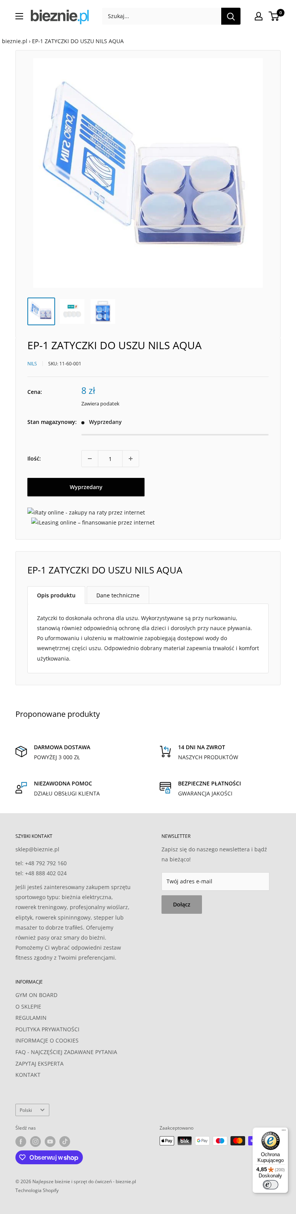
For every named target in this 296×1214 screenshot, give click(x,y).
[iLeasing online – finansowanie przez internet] (93, 522)
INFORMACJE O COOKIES (47, 1040)
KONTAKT (27, 1074)
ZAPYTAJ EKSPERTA (39, 1063)
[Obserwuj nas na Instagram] (35, 1141)
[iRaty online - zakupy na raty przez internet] (86, 512)
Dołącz (181, 904)
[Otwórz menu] (19, 16)
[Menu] (283, 1132)
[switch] (270, 1184)
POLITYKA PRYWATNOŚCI (47, 1029)
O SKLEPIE (28, 1006)
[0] (274, 16)
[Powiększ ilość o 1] (131, 459)
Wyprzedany (86, 487)
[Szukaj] (230, 16)
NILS (32, 363)
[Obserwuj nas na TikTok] (64, 1141)
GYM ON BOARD (36, 995)
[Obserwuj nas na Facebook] (20, 1141)
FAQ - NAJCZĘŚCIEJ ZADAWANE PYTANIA (66, 1052)
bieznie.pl (14, 41)
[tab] (56, 595)
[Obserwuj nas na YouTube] (50, 1141)
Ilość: (34, 458)
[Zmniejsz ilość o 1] (90, 459)
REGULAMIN (31, 1017)
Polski (26, 1110)
